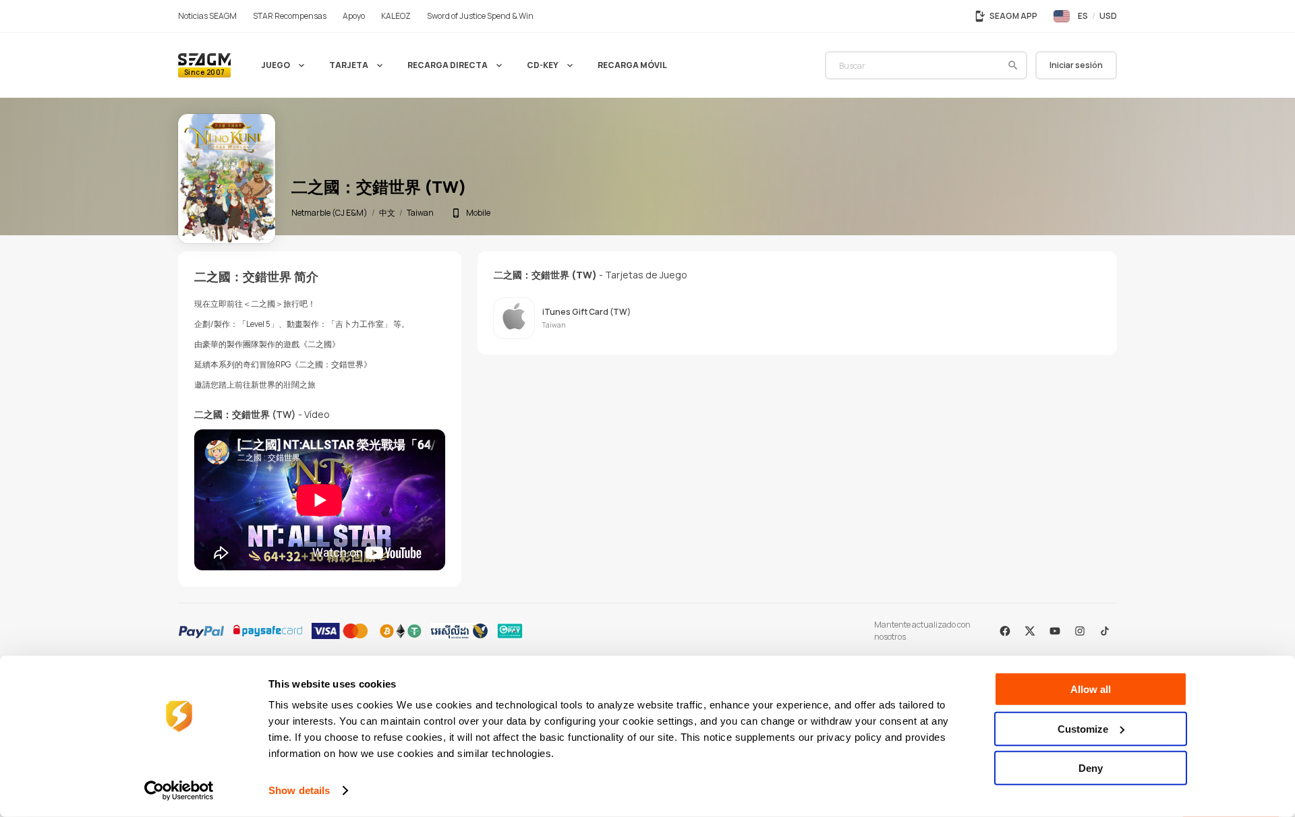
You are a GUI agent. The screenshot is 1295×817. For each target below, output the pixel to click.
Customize (1083, 728)
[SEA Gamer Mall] (204, 65)
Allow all (1090, 689)
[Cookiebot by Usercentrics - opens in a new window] (179, 791)
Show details (299, 790)
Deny (1090, 768)
